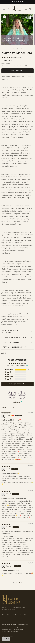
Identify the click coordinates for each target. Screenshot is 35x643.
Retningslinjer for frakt (17, 627)
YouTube (23, 614)
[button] (4, 9)
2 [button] (16, 582)
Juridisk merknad (18, 629)
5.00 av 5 (22, 363)
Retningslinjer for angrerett (9, 624)
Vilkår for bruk (6, 627)
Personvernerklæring (23, 624)
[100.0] (12, 395)
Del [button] (4, 353)
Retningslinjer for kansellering (10, 631)
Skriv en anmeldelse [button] (17, 384)
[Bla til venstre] (13, 49)
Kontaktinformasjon (7, 629)
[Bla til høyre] (22, 49)
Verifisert (16, 402)
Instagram (5, 614)
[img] (6, 413)
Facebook (15, 614)
